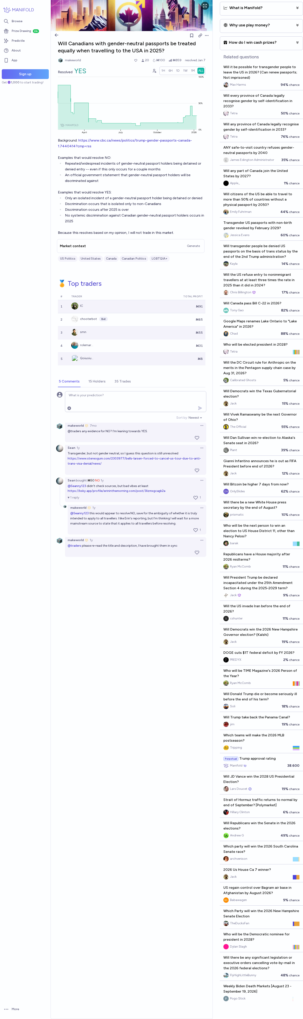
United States (91, 258)
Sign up (25, 74)
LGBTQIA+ (159, 258)
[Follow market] (191, 35)
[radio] (163, 71)
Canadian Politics (134, 258)
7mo (93, 426)
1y (78, 448)
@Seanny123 (77, 486)
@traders (74, 546)
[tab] (69, 381)
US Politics (67, 258)
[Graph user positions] (154, 70)
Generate (193, 246)
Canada (111, 258)
